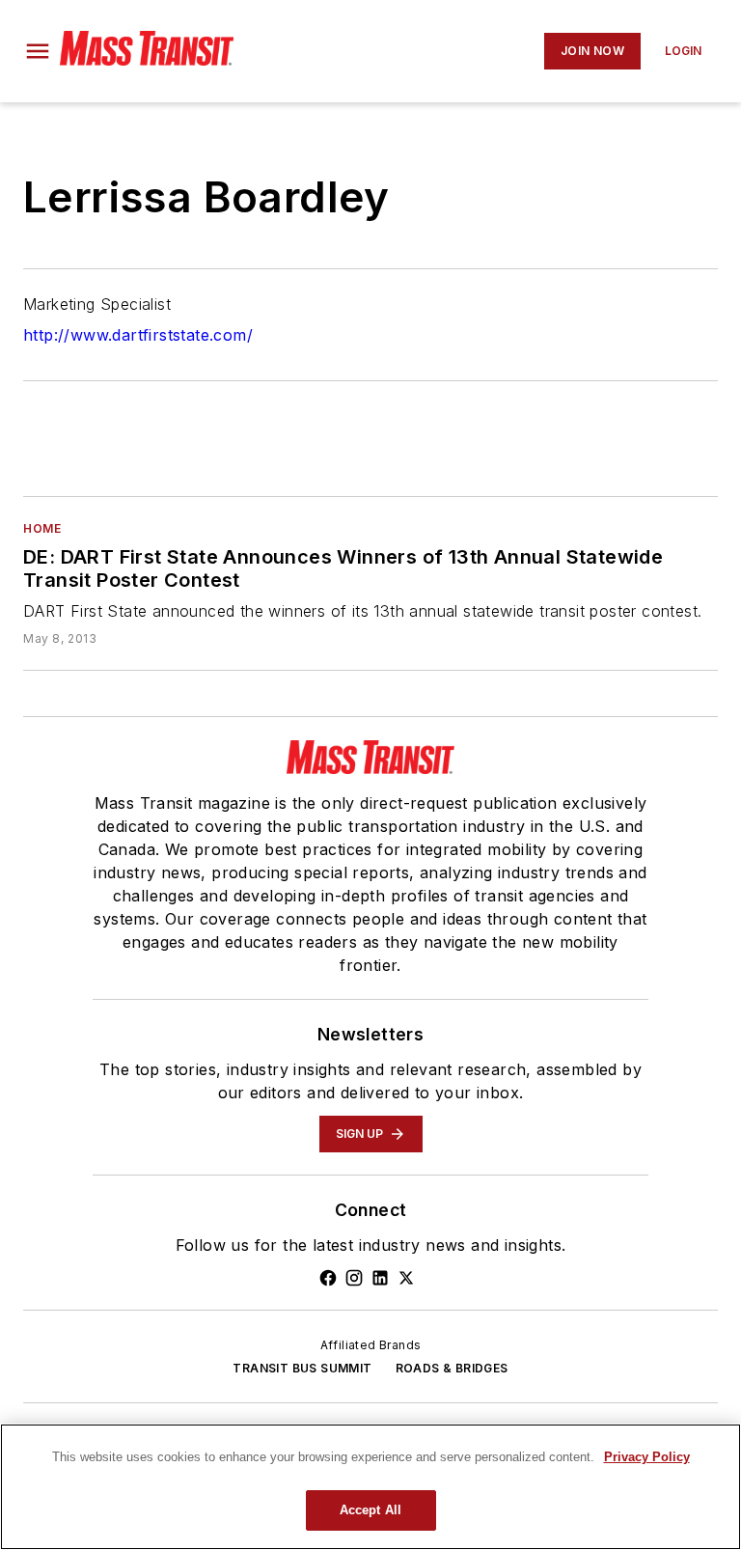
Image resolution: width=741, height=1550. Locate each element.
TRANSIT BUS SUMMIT (302, 1368)
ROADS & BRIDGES (452, 1368)
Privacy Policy (647, 1457)
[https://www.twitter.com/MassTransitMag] (406, 1277)
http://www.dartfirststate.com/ (138, 335)
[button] (37, 51)
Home (42, 528)
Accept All (370, 1510)
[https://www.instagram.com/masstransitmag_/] (354, 1277)
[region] (370, 1487)
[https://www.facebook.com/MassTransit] (328, 1277)
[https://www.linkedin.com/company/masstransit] (380, 1277)
